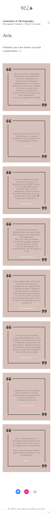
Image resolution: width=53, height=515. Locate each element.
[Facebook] (18, 491)
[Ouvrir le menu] (48, 22)
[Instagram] (26, 491)
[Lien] (35, 491)
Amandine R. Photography (18, 21)
